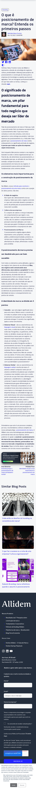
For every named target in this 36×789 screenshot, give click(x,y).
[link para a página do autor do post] (3, 34)
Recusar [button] (22, 785)
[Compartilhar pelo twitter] (3, 63)
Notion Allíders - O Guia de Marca (17, 643)
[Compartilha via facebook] (6, 63)
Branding (5, 10)
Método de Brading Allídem (15, 627)
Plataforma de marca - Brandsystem (17, 630)
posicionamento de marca (19, 141)
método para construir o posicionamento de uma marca (15, 187)
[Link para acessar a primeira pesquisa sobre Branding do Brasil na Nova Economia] (18, 457)
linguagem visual (9, 327)
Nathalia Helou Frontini (15, 33)
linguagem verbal (9, 367)
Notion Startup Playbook (14, 646)
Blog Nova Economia (13, 633)
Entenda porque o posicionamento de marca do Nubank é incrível (7, 471)
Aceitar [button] (13, 785)
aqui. (8, 84)
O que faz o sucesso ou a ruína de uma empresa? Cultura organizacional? (16, 552)
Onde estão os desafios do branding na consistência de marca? (17, 519)
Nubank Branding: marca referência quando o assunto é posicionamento (16, 585)
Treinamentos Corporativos (15, 624)
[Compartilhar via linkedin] (9, 63)
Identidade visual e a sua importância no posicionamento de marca (27, 471)
